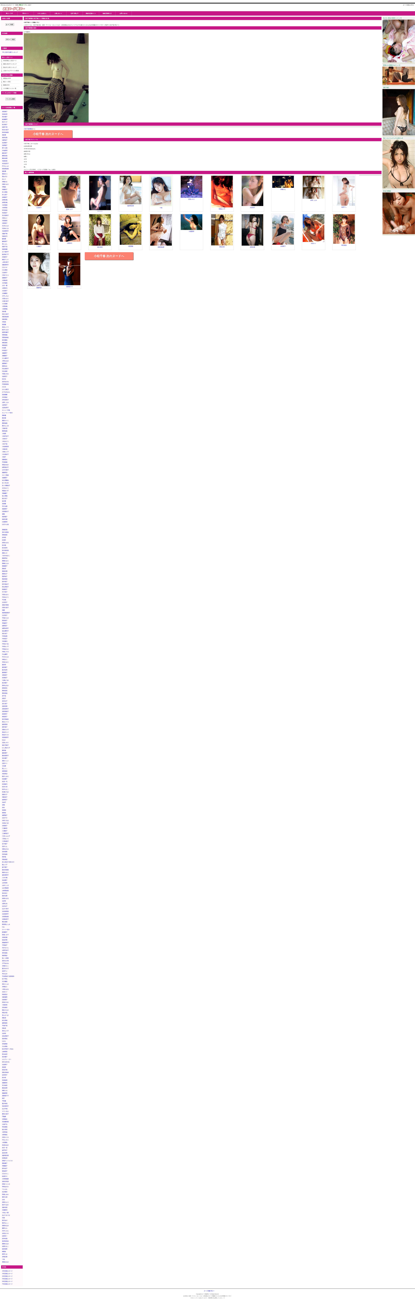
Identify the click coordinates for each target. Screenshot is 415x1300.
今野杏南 (4, 1132)
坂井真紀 (4, 1038)
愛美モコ (4, 174)
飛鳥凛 (4, 1018)
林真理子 (4, 714)
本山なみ (4, 973)
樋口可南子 (5, 745)
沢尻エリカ (5, 1137)
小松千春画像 (28, 129)
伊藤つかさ (5, 184)
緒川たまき (5, 329)
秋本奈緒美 (5, 132)
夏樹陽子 (4, 672)
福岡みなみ (5, 1225)
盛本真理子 (5, 875)
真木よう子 (5, 1031)
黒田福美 (4, 423)
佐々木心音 (5, 483)
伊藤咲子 (4, 189)
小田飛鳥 (4, 1142)
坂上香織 (4, 496)
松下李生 (4, 979)
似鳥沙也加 (5, 1181)
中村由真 (4, 636)
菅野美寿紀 (5, 337)
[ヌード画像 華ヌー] (13, 10)
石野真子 (4, 223)
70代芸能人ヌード (7, 1284)
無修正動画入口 (107, 13)
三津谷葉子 (5, 841)
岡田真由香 (5, 316)
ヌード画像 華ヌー (209, 1291)
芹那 (3, 1218)
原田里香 (4, 706)
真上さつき (5, 1015)
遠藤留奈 (4, 1082)
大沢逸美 (4, 283)
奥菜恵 (4, 1067)
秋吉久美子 (5, 129)
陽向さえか (5, 1010)
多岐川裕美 (5, 605)
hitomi (3, 740)
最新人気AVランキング (10, 64)
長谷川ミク (5, 732)
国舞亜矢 (4, 459)
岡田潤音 (4, 319)
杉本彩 (4, 537)
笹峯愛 (4, 503)
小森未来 (4, 1005)
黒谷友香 (4, 1088)
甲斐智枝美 (5, 384)
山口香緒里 (5, 888)
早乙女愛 (4, 506)
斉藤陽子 (4, 1166)
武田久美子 (5, 607)
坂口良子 (4, 498)
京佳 (3, 1199)
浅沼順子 (4, 142)
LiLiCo (4, 1041)
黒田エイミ (5, 420)
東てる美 (4, 148)
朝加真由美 (5, 168)
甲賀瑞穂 (4, 462)
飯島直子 (4, 241)
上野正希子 (5, 262)
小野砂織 (4, 306)
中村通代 (4, 641)
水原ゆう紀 (5, 823)
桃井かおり (5, 872)
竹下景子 (4, 592)
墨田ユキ (4, 553)
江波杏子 (4, 272)
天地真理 (4, 150)
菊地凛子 (4, 1171)
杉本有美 (4, 1238)
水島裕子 (4, 825)
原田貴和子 (5, 709)
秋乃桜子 (4, 124)
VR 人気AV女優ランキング (10, 52)
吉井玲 (4, 1033)
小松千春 (4, 444)
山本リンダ (5, 885)
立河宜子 (4, 602)
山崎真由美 (5, 890)
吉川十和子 (5, 909)
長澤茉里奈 (5, 1241)
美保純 (4, 810)
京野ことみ (313, 200)
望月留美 (4, 953)
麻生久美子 (5, 1114)
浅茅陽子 (4, 145)
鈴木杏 (4, 1077)
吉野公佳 (4, 903)
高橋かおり (5, 561)
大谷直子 (252, 207)
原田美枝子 (5, 711)
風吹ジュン (5, 760)
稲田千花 (4, 246)
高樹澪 (4, 568)
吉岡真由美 (5, 916)
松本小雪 (4, 786)
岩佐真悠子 (5, 1036)
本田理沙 (4, 773)
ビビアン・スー (6, 1059)
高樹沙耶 (4, 571)
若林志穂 (4, 937)
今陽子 (4, 457)
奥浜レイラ (5, 327)
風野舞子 (4, 363)
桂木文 (4, 379)
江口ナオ (4, 267)
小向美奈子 (5, 454)
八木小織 (4, 877)
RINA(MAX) (5, 1062)
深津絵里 (4, 1158)
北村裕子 (4, 405)
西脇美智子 (5, 942)
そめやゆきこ (6, 555)
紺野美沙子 (5, 467)
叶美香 (4, 348)
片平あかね (5, 963)
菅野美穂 (4, 335)
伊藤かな (283, 189)
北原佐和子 (5, 407)
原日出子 (4, 701)
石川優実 (4, 981)
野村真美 (4, 693)
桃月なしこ (5, 1223)
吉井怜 (4, 901)
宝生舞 (4, 766)
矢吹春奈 (4, 1007)
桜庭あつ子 (5, 490)
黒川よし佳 (5, 426)
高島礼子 (4, 574)
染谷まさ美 (5, 960)
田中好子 (4, 1168)
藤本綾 (4, 750)
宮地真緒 (4, 1044)
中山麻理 (4, 654)
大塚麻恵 (4, 293)
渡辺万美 (4, 1070)
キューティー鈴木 (7, 413)
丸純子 (4, 802)
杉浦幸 (4, 540)
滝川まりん (5, 947)
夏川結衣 (4, 670)
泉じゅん (4, 244)
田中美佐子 (5, 584)
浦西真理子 (5, 265)
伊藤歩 (4, 187)
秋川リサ (4, 122)
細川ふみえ (5, 776)
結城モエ (4, 1176)
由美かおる (5, 898)
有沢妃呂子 (5, 163)
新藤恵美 (4, 529)
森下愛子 (4, 867)
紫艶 (3, 514)
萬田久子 (4, 794)
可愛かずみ (5, 374)
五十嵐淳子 (5, 252)
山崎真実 (4, 1051)
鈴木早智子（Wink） (8, 1049)
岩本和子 (4, 1075)
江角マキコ (5, 275)
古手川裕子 (5, 470)
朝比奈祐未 (5, 1072)
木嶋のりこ (5, 966)
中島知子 (4, 945)
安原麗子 (4, 880)
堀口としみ (5, 984)
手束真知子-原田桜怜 (8, 976)
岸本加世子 (5, 400)
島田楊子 (4, 516)
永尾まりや (5, 1233)
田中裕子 (4, 581)
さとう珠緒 (5, 475)
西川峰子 (4, 683)
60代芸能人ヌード (7, 1281)
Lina (3, 927)
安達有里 (4, 114)
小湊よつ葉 (5, 1212)
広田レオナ (191, 199)
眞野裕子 (4, 799)
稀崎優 (4, 415)
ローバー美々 (6, 929)
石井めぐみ (5, 228)
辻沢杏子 (4, 615)
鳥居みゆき (5, 1145)
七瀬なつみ (5, 680)
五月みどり (5, 488)
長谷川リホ (5, 735)
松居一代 (4, 781)
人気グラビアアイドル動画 (11, 70)
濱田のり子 (5, 729)
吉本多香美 (5, 911)
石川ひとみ (5, 226)
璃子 (3, 1098)
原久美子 (4, 703)
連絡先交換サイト (91, 13)
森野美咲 (4, 1023)
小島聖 (4, 433)
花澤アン (344, 207)
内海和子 (4, 257)
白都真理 (191, 231)
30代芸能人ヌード (7, 1273)
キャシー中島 (6, 410)
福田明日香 (5, 1155)
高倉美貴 (4, 579)
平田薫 (4, 1101)
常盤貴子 (4, 623)
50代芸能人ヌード (7, 1279)
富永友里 (4, 1054)
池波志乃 (4, 236)
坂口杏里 (4, 1129)
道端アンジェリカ (7, 1160)
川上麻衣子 (5, 358)
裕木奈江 (4, 893)
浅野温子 (4, 140)
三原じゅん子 (6, 836)
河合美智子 (5, 368)
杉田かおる (5, 542)
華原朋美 (4, 1127)
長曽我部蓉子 (6, 612)
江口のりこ (5, 1173)
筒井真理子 (5, 1106)
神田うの (4, 1090)
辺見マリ (4, 763)
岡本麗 (4, 311)
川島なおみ (5, 361)
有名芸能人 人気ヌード (10, 60)
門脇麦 (4, 1116)
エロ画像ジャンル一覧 (9, 88)
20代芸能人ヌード (7, 1271)
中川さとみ (5, 657)
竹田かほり (5, 594)
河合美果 (4, 371)
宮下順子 (4, 844)
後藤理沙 (4, 472)
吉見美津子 (5, 914)
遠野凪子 (4, 625)
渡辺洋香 (4, 940)
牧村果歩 (4, 955)
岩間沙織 (4, 200)
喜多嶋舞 (4, 394)
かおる (4, 387)
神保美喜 (4, 535)
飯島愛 (4, 239)
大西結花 (4, 280)
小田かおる (5, 989)
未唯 (3, 805)
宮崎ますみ (5, 849)
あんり (4, 179)
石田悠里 (4, 220)
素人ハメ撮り (7, 81)
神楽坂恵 (4, 345)
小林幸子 (4, 439)
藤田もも (4, 1228)
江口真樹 (4, 270)
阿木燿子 (4, 117)
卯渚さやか (5, 1002)
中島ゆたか (5, 649)
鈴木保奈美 (5, 550)
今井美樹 (4, 205)
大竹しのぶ (5, 296)
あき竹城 (4, 1108)
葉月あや (4, 1220)
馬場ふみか (5, 1194)
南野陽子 (4, 815)
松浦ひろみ (5, 792)
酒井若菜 (4, 1207)
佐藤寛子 (4, 477)
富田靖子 (4, 620)
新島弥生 (4, 688)
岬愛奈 (4, 1251)
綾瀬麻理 (4, 119)
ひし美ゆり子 (6, 748)
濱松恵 (4, 1028)
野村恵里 (4, 690)
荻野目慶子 (5, 332)
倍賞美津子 (5, 737)
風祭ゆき (4, 366)
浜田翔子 (4, 999)
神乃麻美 (4, 340)
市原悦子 (4, 213)
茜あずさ (4, 176)
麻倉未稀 (4, 158)
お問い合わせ (123, 13)
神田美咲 (4, 342)
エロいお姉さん (41, 13)
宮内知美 (4, 854)
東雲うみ (4, 1254)
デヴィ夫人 (5, 1111)
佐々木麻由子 (6, 485)
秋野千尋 (4, 127)
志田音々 (4, 1236)
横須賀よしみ (6, 924)
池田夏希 (4, 997)
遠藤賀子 (4, 278)
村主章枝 (4, 1020)
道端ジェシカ (6, 1184)
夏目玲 (4, 664)
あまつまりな (6, 1215)
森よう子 (4, 864)
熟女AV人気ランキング (10, 67)
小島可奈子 (5, 436)
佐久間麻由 (5, 480)
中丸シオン (5, 1140)
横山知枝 (4, 921)
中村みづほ (5, 644)
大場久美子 (5, 301)
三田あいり (5, 838)
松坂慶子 (4, 779)
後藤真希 (4, 1093)
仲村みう (4, 659)
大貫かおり (5, 298)
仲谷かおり (5, 662)
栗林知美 (4, 431)
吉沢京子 (4, 906)
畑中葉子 (4, 727)
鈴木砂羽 (4, 548)
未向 (3, 807)
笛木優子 (4, 758)
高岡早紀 (4, 558)
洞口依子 (4, 633)
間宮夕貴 (222, 247)
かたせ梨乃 (5, 389)
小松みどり (5, 441)
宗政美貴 (4, 859)
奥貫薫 (4, 324)
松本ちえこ (5, 789)
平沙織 (4, 599)
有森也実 (4, 161)
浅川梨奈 (4, 1192)
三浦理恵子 (5, 833)
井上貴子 (4, 194)
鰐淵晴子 (4, 932)
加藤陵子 (4, 355)
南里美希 (4, 1249)
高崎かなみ (5, 1243)
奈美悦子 (4, 677)
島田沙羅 (4, 519)
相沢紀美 (4, 137)
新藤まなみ (5, 1262)
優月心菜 (4, 1197)
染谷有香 (4, 1153)
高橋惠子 (4, 566)
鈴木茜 (4, 545)
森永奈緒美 (5, 870)
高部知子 (4, 576)
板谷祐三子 (5, 254)
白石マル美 (5, 524)
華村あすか (5, 1186)
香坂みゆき (5, 464)
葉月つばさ (5, 1205)
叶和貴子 (4, 350)
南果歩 (4, 812)
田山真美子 (5, 587)
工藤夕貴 (4, 428)
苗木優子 (4, 1057)
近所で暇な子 (74, 13)
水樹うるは (5, 820)
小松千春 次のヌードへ (48, 134)
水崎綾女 (4, 1119)
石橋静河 (4, 1210)
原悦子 (4, 698)
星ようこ (4, 768)
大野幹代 (69, 243)
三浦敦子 (39, 246)
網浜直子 (4, 153)
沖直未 (4, 322)
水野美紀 (4, 1134)
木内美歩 (4, 397)
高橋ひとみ (5, 563)
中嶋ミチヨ (5, 651)
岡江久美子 (5, 314)
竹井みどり (5, 597)
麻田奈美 (4, 155)
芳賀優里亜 (5, 1121)
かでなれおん (6, 392)
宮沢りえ (4, 846)
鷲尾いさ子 (5, 934)
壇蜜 (3, 610)
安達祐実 (4, 1080)
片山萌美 (4, 1046)
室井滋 (4, 857)
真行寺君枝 (5, 532)
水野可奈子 (5, 950)
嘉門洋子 (4, 1150)
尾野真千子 (69, 286)
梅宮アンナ (5, 259)
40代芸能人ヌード (7, 1276)
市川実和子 (5, 215)
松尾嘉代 (4, 784)
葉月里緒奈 (5, 719)
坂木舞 (4, 501)
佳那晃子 (4, 376)
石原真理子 (5, 231)
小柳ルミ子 (5, 451)
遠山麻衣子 (5, 631)
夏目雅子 (4, 667)
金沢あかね (5, 381)
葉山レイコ (5, 722)
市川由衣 (4, 1085)
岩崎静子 (4, 197)
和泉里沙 (4, 994)
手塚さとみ (5, 618)
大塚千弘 (4, 1124)
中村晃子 (4, 638)
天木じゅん (5, 1231)
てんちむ (4, 1189)
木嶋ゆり (4, 986)
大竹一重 (4, 285)
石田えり (4, 218)
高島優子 (4, 1163)
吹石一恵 (4, 1147)
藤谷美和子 (5, 755)
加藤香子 (4, 353)
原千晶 (4, 696)
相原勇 (4, 135)
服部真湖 (4, 724)
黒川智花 (4, 1103)
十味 (161, 207)
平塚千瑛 (4, 1025)
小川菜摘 (4, 303)
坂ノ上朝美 (5, 958)
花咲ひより (5, 1202)
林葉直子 (4, 716)
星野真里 (4, 771)
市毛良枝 (4, 210)
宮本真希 (4, 851)
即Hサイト (26, 13)
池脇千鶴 (4, 233)
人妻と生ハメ (58, 13)
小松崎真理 (5, 446)
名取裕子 (4, 675)
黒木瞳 (4, 418)
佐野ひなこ (5, 1246)
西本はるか (5, 685)
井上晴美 (4, 192)
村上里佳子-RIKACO (8, 862)
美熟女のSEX (7, 78)
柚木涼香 (4, 896)
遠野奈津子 (5, 628)
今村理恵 (4, 207)
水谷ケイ (313, 243)
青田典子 (4, 111)
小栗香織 (4, 309)
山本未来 (4, 883)
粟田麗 (4, 171)
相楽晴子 (4, 509)
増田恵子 (4, 797)
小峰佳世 (4, 449)
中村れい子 (5, 646)
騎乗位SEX (6, 85)
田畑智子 (4, 589)
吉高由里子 (5, 919)
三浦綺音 (4, 828)
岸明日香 (4, 1256)
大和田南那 (5, 1179)
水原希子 (4, 1064)
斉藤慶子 (4, 493)
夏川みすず (5, 968)
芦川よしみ (5, 166)
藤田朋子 (4, 753)
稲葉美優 (4, 249)
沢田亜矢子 (5, 511)
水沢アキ (4, 818)
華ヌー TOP (9, 13)
